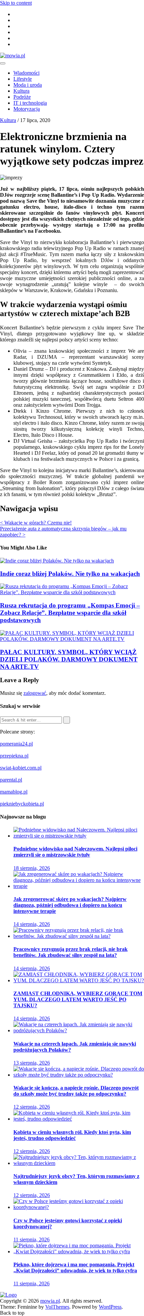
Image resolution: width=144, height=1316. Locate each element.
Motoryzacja (26, 109)
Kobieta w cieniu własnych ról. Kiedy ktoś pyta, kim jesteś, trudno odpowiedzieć (72, 1135)
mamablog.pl (13, 792)
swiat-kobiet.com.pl (21, 768)
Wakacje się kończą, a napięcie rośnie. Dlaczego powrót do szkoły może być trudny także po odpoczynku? (76, 1091)
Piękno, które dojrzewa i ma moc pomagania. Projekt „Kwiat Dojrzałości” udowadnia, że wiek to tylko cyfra (75, 1267)
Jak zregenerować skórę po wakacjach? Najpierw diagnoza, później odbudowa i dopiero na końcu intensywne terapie (70, 905)
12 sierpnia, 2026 (31, 1107)
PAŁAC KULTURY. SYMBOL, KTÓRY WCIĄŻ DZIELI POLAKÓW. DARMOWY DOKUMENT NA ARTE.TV (69, 659)
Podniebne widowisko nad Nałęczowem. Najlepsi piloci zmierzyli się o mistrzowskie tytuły (75, 852)
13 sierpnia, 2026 (31, 1063)
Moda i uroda (27, 85)
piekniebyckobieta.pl (22, 804)
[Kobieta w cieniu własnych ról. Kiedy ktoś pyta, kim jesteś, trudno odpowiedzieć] (78, 1119)
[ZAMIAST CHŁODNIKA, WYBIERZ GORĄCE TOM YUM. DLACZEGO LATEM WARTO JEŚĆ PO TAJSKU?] (78, 980)
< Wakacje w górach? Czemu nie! (36, 522)
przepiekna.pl (14, 756)
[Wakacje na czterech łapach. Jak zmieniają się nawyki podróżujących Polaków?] (78, 1030)
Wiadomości (26, 73)
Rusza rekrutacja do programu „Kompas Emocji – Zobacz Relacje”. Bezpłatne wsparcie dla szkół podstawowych (70, 612)
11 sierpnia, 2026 (31, 1239)
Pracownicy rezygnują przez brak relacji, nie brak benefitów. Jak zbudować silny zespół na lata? (70, 952)
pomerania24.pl (16, 744)
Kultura (21, 91)
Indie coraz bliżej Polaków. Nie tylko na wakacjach (70, 573)
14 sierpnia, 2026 (31, 924)
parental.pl (11, 780)
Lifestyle (22, 79)
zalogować (34, 693)
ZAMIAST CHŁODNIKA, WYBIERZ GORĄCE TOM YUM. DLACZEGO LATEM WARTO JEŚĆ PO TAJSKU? (77, 999)
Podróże (22, 97)
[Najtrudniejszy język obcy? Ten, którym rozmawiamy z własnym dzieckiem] (78, 1163)
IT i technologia (30, 103)
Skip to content (16, 3)
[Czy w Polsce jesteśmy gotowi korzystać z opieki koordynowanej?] (78, 1207)
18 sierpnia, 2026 (31, 868)
